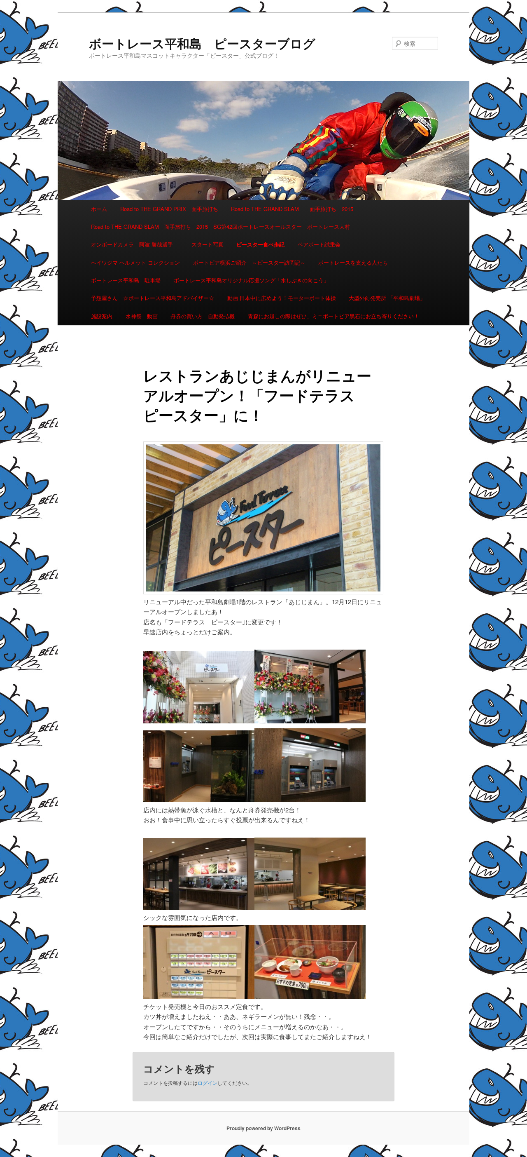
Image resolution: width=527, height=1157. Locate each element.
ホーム (99, 209)
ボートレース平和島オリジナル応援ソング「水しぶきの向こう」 (251, 280)
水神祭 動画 (142, 316)
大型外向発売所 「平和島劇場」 (387, 298)
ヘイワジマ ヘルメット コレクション (135, 262)
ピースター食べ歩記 (260, 244)
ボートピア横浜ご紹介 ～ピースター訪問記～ (249, 262)
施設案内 (101, 316)
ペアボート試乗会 (319, 244)
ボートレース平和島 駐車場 (126, 280)
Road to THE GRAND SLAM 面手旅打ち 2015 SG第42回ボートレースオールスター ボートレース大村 (220, 226)
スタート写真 (207, 244)
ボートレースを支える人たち (353, 262)
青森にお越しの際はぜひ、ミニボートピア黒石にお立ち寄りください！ (333, 316)
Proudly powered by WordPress (263, 1128)
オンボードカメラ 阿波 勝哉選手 (134, 244)
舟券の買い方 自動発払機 (202, 316)
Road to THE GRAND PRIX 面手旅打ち (169, 209)
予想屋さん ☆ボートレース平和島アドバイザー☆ (152, 298)
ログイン (207, 1082)
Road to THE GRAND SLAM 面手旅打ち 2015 (292, 209)
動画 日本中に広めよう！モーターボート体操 (281, 298)
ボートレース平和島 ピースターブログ (202, 43)
